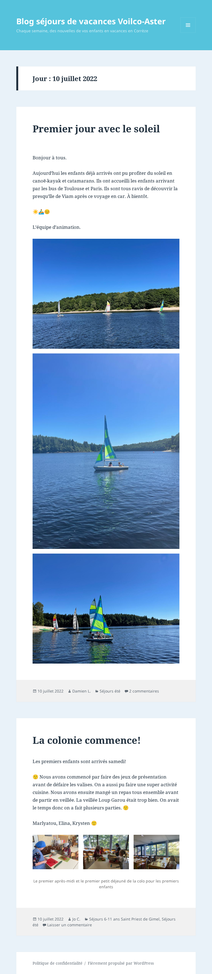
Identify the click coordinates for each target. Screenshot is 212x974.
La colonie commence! (87, 740)
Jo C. (76, 919)
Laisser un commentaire (69, 924)
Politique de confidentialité (58, 963)
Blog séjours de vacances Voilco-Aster (91, 21)
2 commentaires (144, 691)
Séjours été (110, 691)
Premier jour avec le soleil (96, 128)
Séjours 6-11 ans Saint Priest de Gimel (124, 919)
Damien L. (81, 691)
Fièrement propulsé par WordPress (121, 963)
